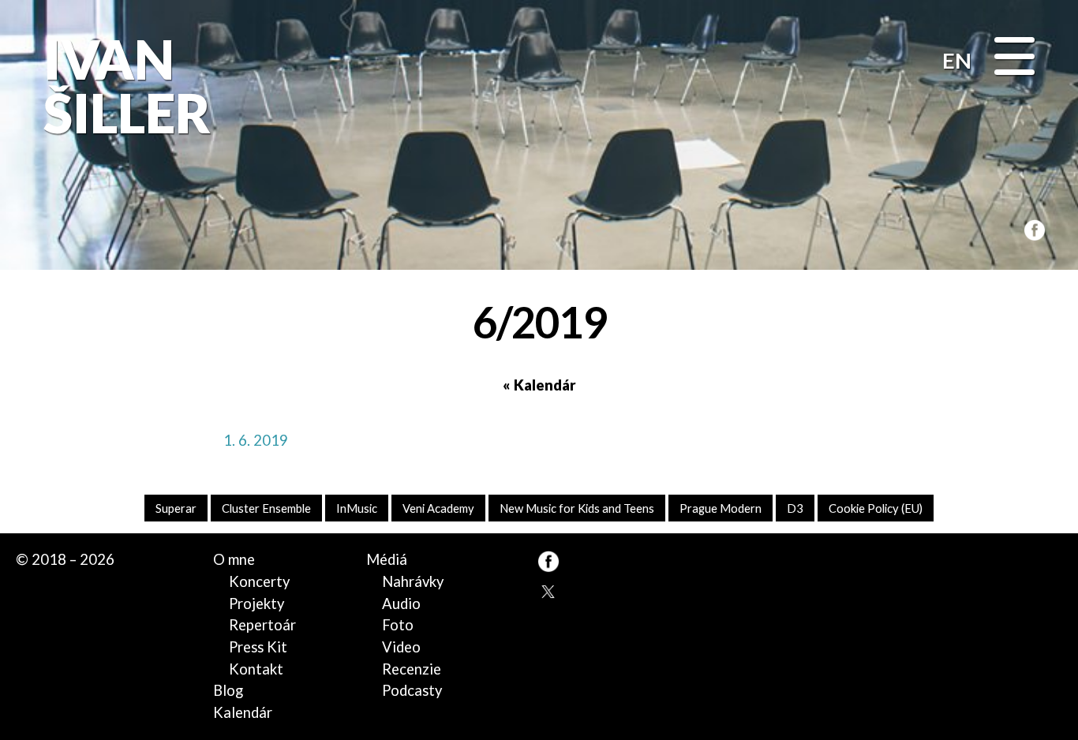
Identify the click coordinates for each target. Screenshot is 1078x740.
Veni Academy (438, 508)
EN (956, 60)
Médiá (386, 559)
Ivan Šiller (124, 86)
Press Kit (258, 647)
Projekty (256, 603)
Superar (176, 508)
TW (548, 591)
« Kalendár (539, 385)
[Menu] (1014, 58)
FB (1032, 228)
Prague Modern (720, 508)
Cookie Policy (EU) (876, 508)
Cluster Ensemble (266, 508)
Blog (228, 690)
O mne (234, 559)
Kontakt (256, 669)
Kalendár (242, 712)
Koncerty (259, 581)
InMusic (356, 508)
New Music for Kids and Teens (577, 508)
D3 (795, 508)
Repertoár (262, 624)
